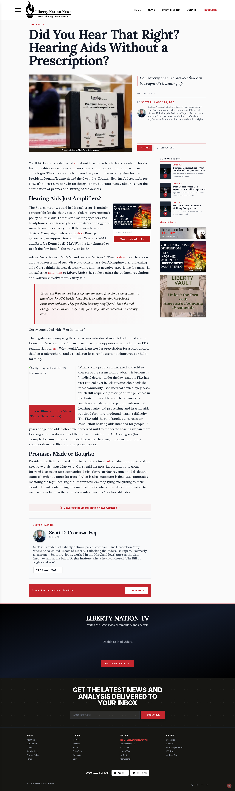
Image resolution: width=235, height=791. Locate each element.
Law (75, 759)
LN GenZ (123, 755)
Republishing (32, 751)
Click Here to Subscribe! (132, 239)
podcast (121, 257)
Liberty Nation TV (127, 743)
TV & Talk (77, 751)
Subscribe (153, 714)
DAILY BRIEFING (171, 10)
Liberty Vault (125, 751)
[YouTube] (202, 785)
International (125, 759)
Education (77, 755)
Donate (169, 743)
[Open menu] (18, 10)
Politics (76, 740)
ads (76, 163)
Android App (171, 755)
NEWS (151, 10)
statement (55, 272)
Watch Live (124, 747)
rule (109, 461)
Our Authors (32, 743)
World (75, 747)
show (80, 233)
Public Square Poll (174, 747)
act (55, 348)
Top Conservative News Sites (134, 740)
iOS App (170, 751)
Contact (30, 747)
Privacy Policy (33, 755)
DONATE (192, 10)
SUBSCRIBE (210, 10)
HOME (137, 10)
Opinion (76, 743)
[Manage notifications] (229, 786)
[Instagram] (207, 785)
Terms (29, 759)
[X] (192, 785)
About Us (31, 740)
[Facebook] (197, 785)
